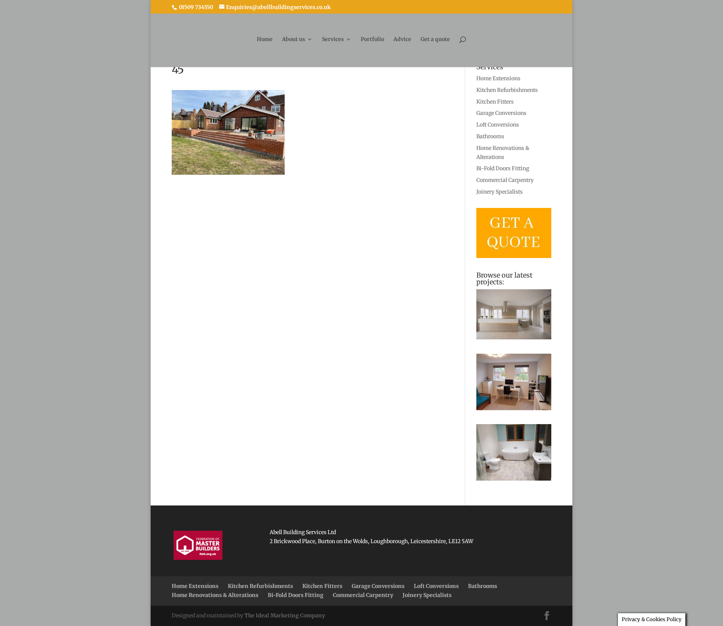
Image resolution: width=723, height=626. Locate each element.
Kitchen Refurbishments (507, 90)
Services (333, 40)
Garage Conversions (501, 113)
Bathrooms (490, 136)
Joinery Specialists (499, 191)
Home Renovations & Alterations (215, 595)
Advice (402, 40)
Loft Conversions (497, 124)
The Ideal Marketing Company (284, 615)
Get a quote (435, 40)
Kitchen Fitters (495, 101)
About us (293, 40)
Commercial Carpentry (505, 180)
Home (265, 40)
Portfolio (372, 40)
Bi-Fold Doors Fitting (502, 168)
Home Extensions (498, 78)
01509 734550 (195, 7)
